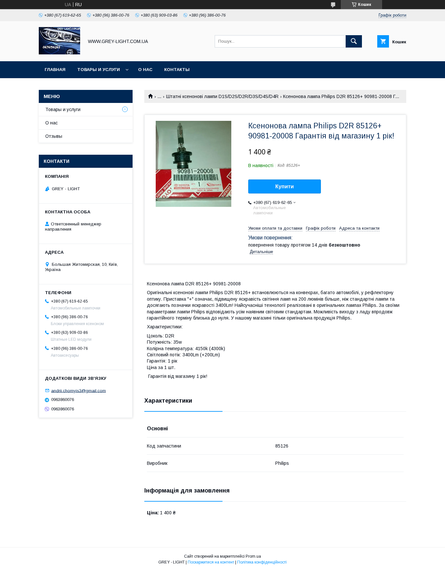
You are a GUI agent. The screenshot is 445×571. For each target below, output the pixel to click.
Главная (55, 69)
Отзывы (53, 136)
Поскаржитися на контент (211, 562)
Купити (284, 186)
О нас (145, 69)
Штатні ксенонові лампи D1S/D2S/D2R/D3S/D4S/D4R (222, 96)
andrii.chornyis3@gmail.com (78, 390)
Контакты (177, 69)
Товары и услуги (98, 69)
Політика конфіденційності (262, 562)
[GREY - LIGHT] (59, 52)
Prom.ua (253, 556)
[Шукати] (354, 41)
